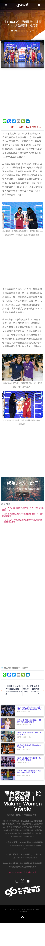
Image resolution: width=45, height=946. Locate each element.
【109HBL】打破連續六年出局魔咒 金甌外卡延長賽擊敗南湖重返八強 (29, 708)
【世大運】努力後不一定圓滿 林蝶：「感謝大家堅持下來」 (23, 508)
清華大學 (24, 668)
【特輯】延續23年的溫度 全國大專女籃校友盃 (29, 733)
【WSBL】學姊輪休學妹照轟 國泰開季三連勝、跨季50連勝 (28, 772)
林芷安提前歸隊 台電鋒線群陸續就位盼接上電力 (28, 746)
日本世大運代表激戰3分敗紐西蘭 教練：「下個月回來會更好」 (23, 515)
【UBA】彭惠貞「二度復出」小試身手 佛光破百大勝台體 (28, 721)
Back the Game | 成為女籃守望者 (22, 872)
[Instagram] (22, 881)
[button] (6, 5)
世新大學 (8, 668)
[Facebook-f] (17, 881)
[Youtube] (28, 881)
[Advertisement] (22, 92)
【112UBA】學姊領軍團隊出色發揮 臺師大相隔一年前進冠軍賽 (22, 521)
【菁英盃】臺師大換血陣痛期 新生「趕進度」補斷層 (28, 759)
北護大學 (16, 668)
